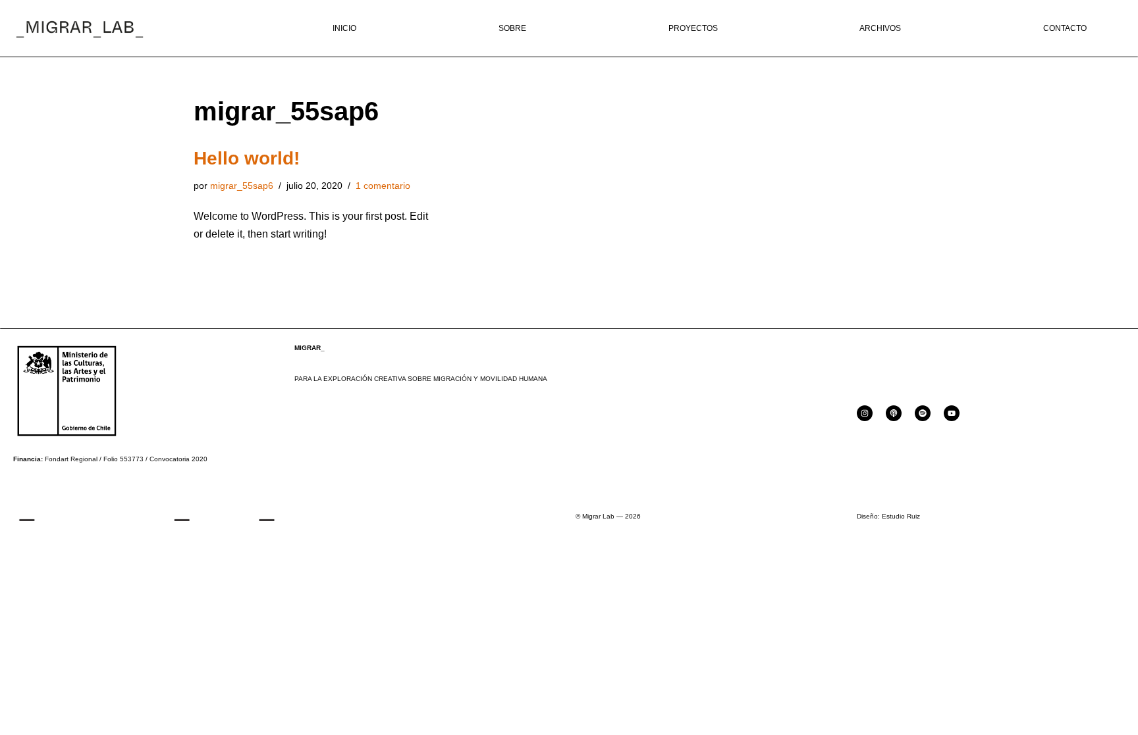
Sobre (512, 28)
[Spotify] (923, 413)
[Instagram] (865, 413)
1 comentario (383, 185)
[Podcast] (894, 413)
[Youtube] (952, 413)
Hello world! (247, 158)
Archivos (880, 28)
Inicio (344, 28)
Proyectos (693, 28)
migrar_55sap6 (241, 185)
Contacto (1065, 28)
